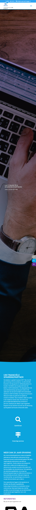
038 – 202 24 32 (10, 1)
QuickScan (18, 425)
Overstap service (18, 441)
